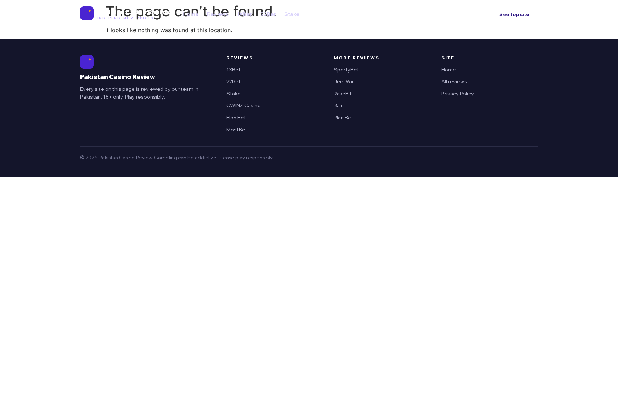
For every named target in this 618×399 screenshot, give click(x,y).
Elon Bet (236, 117)
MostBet (236, 129)
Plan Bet (343, 117)
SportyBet (346, 69)
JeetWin (344, 81)
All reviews (454, 81)
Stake (291, 14)
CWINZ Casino (243, 105)
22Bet (268, 14)
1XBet (244, 14)
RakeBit (343, 93)
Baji (338, 105)
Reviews (217, 14)
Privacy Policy (457, 93)
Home (190, 14)
